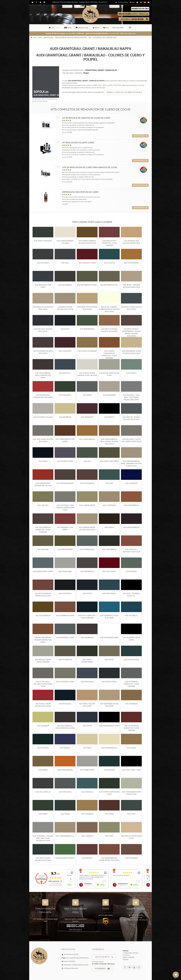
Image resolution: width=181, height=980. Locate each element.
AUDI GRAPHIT (109, 417)
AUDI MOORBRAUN (87, 571)
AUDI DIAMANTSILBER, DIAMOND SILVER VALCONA (87, 374)
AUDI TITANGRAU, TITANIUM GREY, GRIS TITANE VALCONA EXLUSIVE (43, 838)
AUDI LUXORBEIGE (109, 505)
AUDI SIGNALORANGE (65, 770)
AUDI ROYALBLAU (65, 704)
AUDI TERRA (109, 814)
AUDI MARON (109, 527)
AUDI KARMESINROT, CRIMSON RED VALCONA (43, 484)
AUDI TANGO (65, 814)
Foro (107, 28)
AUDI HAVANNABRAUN (87, 439)
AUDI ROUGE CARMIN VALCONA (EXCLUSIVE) (43, 705)
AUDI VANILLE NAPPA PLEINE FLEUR (131, 837)
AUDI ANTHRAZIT (43, 263)
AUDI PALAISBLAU (131, 615)
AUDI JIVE (87, 461)
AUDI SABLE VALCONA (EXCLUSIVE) (87, 705)
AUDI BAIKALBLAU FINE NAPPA (43, 286)
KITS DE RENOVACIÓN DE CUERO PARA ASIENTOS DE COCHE (89, 167)
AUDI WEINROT (87, 858)
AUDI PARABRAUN (87, 638)
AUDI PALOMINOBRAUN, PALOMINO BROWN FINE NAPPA (43, 640)
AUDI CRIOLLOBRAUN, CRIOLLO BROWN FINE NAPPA (43, 375)
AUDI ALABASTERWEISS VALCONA (65, 242)
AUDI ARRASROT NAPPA (87, 263)
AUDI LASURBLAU (131, 483)
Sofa (69, 28)
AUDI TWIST (109, 836)
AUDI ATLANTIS (109, 263)
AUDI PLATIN (109, 660)
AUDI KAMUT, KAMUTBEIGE (109, 461)
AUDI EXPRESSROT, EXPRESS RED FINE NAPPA (43, 396)
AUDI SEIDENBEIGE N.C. (109, 748)
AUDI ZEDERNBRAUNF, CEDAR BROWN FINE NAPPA (109, 859)
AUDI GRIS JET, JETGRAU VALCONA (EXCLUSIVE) (131, 418)
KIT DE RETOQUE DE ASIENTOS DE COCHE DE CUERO (86, 118)
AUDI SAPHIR (87, 726)
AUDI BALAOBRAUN (65, 285)
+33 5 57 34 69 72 (102, 957)
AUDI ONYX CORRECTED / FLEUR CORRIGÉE (87, 617)
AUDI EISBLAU (131, 373)
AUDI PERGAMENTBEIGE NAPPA (131, 639)
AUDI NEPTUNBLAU (109, 593)
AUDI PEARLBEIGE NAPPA (109, 638)
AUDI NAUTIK (87, 593)
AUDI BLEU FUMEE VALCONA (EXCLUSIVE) (131, 308)
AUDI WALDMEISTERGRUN (65, 858)
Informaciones (117, 28)
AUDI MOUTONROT (109, 571)
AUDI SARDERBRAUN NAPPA (109, 726)
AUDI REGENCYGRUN (109, 682)
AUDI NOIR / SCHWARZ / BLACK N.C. (131, 595)
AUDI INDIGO (42, 461)
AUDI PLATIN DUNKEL (131, 660)
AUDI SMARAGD (109, 770)
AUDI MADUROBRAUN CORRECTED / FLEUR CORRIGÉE (43, 529)
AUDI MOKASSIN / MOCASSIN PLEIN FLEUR (131, 550)
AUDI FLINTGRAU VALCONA (43, 417)
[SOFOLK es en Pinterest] (129, 967)
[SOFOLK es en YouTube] (134, 967)
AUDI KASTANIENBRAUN (65, 483)
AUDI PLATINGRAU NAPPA (65, 682)
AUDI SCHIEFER (43, 748)
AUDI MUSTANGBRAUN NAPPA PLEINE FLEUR (43, 595)
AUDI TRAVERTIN (87, 836)
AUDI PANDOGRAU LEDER (65, 638)
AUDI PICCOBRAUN (65, 660)
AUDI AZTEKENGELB (131, 263)
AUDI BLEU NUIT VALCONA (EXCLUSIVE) (43, 330)
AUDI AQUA (65, 263)
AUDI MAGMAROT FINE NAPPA (65, 528)
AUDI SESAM (131, 748)
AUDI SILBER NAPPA (87, 770)
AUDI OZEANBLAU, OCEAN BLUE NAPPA (109, 617)
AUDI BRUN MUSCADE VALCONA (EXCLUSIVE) (109, 330)
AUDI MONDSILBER (65, 571)
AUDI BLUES (65, 329)
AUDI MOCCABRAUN (109, 549)
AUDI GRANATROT (87, 417)
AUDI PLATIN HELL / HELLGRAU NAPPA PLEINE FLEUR (43, 684)
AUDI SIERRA (43, 770)
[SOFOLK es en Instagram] (139, 967)
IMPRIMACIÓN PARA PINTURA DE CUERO (80, 192)
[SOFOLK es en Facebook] (125, 967)
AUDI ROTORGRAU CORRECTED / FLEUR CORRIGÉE (131, 684)
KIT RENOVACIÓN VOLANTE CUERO (78, 142)
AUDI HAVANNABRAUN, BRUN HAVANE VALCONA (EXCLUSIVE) (109, 441)
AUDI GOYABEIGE (65, 417)
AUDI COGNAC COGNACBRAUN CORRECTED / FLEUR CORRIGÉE (109, 354)
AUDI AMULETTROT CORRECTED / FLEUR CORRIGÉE (109, 243)
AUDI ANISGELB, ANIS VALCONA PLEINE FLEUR (131, 242)
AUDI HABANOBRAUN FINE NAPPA (65, 440)
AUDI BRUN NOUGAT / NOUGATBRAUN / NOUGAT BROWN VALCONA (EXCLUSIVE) (131, 332)
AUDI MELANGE (42, 549)
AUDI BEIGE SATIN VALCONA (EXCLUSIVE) (87, 308)
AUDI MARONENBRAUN (131, 527)
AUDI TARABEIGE (87, 814)
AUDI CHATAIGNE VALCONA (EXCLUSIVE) (43, 352)
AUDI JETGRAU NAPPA (65, 461)
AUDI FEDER (87, 395)
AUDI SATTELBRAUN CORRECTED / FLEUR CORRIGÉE (131, 728)
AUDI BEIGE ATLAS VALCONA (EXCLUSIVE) (43, 308)
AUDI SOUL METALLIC (43, 792)
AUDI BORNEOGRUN (87, 329)
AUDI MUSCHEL (131, 571)
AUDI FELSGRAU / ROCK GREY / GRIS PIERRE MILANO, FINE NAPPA (131, 397)
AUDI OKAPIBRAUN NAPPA (65, 615)
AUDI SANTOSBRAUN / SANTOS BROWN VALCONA (65, 727)
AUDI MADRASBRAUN (131, 505)
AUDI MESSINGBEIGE (65, 549)
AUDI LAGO (109, 483)
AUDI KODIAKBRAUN (87, 483)
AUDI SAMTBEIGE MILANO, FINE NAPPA (109, 705)
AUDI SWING (43, 814)
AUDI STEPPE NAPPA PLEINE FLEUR (109, 793)
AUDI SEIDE (87, 748)
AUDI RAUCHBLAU (87, 682)
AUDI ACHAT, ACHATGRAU (43, 241)
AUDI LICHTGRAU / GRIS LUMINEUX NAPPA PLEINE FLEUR (65, 507)
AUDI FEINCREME (109, 395)
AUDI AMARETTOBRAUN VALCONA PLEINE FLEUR (87, 242)
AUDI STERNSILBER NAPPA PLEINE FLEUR (131, 793)
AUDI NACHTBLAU (65, 593)
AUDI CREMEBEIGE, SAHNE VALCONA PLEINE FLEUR (131, 352)
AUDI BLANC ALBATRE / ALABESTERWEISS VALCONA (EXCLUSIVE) (109, 309)
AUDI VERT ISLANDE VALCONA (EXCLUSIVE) (43, 859)
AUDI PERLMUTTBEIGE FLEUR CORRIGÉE (43, 661)
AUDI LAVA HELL (43, 505)
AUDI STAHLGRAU (65, 792)
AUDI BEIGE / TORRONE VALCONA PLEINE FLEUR (131, 286)
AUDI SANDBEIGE (131, 704)
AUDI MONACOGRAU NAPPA (43, 571)
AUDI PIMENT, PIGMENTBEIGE (87, 661)
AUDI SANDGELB (43, 726)
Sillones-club (83, 28)
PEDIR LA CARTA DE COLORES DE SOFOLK (124, 92)
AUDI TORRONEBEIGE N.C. (65, 836)
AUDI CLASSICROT (65, 351)
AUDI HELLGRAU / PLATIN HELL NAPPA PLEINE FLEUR (131, 440)
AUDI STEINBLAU (87, 792)
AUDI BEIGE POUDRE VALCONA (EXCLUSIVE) (65, 308)
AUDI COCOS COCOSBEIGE (87, 351)
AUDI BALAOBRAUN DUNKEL (87, 285)
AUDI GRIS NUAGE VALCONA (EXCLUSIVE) (43, 440)
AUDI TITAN (131, 814)
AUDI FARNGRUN (65, 395)
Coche (57, 28)
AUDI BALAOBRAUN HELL (109, 285)
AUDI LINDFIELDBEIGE (87, 505)
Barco (97, 28)
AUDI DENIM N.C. (65, 373)
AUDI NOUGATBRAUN (42, 615)
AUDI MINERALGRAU (87, 549)
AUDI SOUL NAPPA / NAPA (131, 770)
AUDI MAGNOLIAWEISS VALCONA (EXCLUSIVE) (87, 528)
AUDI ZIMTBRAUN (131, 858)
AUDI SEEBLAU (65, 748)
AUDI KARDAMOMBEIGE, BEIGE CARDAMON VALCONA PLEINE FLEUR (131, 463)
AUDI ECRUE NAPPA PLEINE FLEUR (109, 374)
